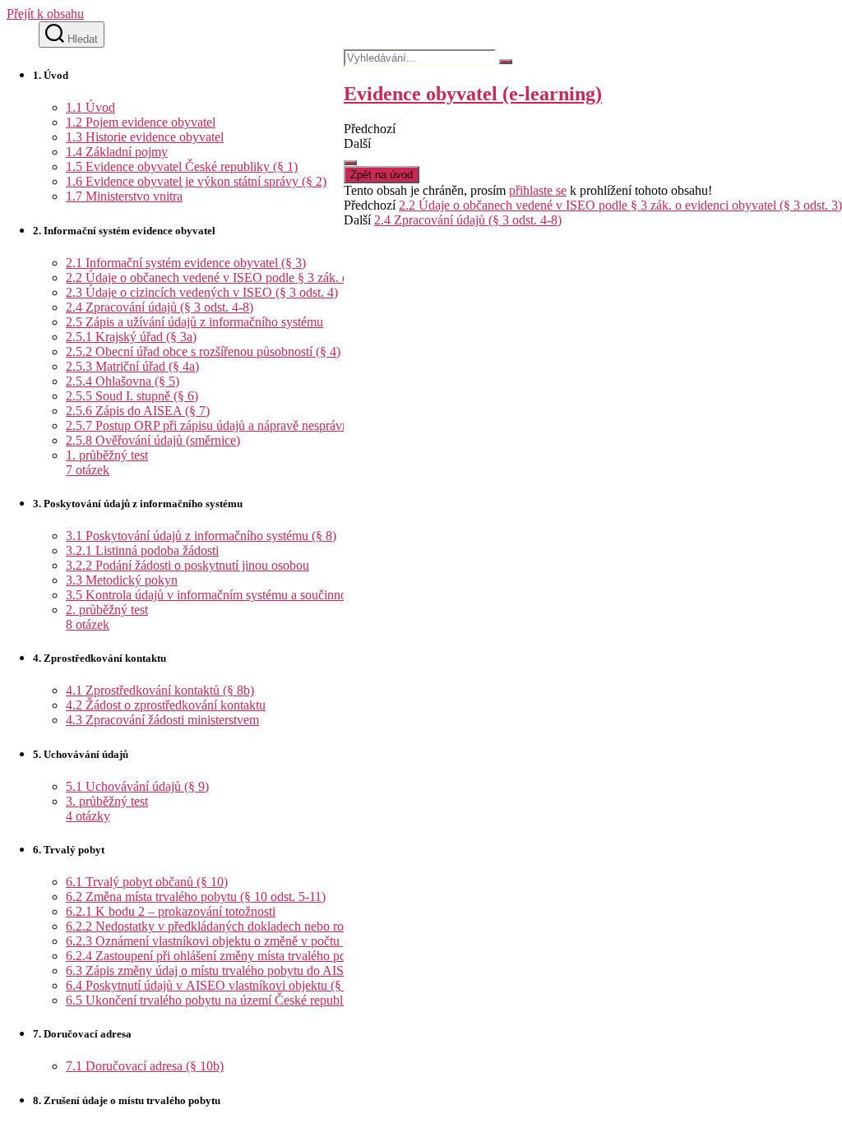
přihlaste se (538, 190)
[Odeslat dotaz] (350, 162)
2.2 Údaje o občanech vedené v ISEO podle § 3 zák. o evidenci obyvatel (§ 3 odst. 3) (620, 205)
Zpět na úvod (381, 175)
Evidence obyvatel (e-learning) (473, 93)
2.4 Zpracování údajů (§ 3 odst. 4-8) (468, 220)
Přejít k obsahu (45, 14)
